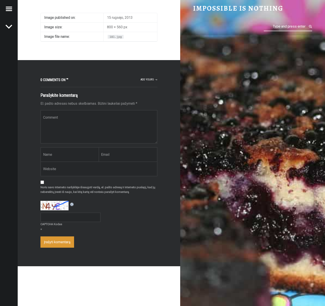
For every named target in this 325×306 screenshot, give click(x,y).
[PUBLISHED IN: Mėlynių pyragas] (9, 26)
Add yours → (148, 79)
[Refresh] (72, 203)
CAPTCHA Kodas (51, 224)
